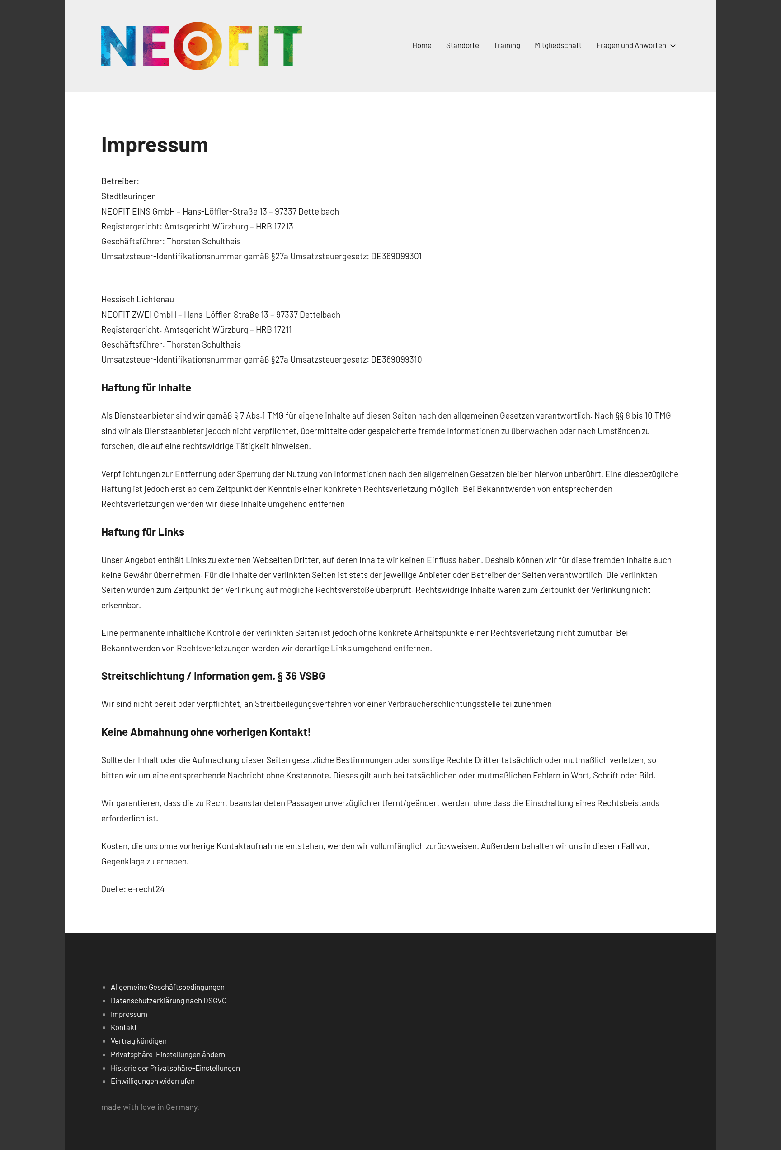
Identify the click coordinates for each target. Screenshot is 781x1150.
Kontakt (124, 1026)
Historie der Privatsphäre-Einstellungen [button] (175, 1067)
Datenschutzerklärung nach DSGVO (169, 1000)
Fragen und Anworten (631, 44)
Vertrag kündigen (139, 1040)
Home (422, 44)
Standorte (462, 44)
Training (507, 44)
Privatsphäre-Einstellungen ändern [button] (168, 1054)
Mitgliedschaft (558, 44)
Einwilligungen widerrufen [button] (153, 1080)
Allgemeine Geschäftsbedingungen (168, 986)
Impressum (129, 1013)
